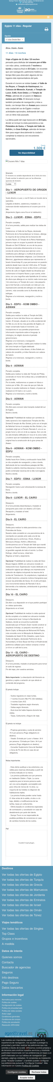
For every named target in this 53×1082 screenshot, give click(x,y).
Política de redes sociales (12, 1010)
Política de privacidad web (12, 1008)
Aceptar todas (26, 1077)
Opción (8, 36)
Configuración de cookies (12, 1005)
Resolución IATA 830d (10, 1025)
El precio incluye (12, 689)
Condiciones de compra (11, 1019)
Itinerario (9, 173)
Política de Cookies (30, 1065)
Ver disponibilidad (26, 152)
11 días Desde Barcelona (13, 39)
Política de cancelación (11, 1022)
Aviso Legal (6, 1013)
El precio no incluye (13, 723)
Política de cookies (9, 1002)
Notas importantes (13, 760)
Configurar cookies (17, 1072)
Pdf (7, 828)
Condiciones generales (11, 1016)
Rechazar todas (39, 1072)
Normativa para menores (11, 999)
